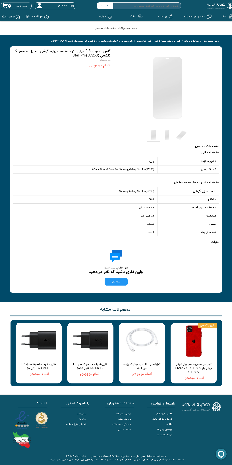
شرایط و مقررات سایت (162, 419)
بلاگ (132, 16)
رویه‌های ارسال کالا (164, 429)
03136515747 (73, 456)
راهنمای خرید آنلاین (163, 413)
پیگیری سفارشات (123, 413)
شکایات (169, 424)
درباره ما (82, 419)
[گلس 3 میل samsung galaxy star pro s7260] (167, 88)
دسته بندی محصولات (194, 16)
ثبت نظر (116, 282)
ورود (71, 5)
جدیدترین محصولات (121, 424)
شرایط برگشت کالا (165, 434)
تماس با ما (81, 413)
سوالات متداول (124, 429)
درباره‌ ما (102, 16)
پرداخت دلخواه (124, 419)
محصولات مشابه (115, 309)
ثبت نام (62, 5)
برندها (164, 16)
